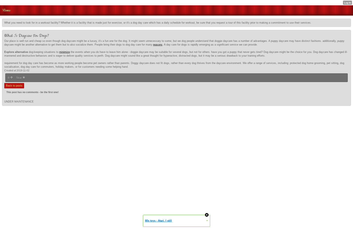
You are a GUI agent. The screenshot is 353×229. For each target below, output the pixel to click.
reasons (157, 44)
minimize (64, 52)
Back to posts (14, 85)
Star (19, 77)
